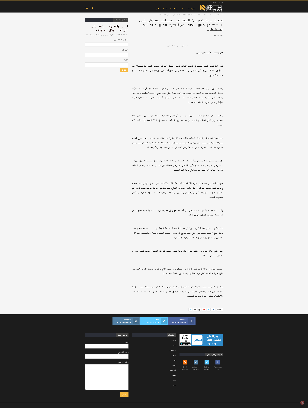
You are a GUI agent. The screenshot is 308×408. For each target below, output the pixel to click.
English (215, 2)
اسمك (126, 342)
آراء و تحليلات (173, 370)
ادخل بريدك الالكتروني (121, 39)
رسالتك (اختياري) (123, 362)
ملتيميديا (173, 8)
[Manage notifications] (302, 403)
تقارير (182, 8)
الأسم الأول (124, 50)
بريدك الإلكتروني (123, 352)
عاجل (158, 8)
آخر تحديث (191, 8)
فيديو (165, 8)
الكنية (126, 60)
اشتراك (124, 70)
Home (221, 2)
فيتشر (174, 385)
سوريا (174, 346)
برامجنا (174, 380)
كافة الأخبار (173, 341)
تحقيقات (174, 365)
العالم (174, 356)
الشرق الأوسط (172, 351)
